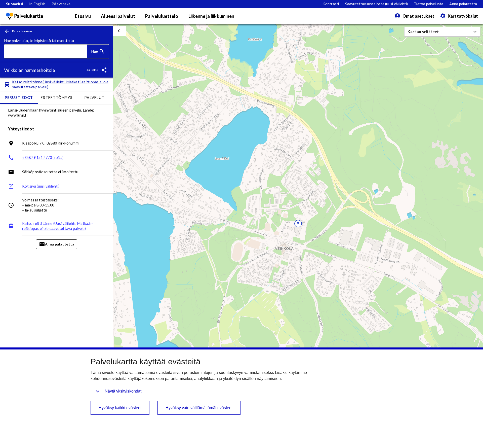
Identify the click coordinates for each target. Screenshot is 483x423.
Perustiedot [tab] (19, 97)
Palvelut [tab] (94, 97)
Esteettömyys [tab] (56, 97)
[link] (14, 4)
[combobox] (45, 51)
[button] (442, 31)
